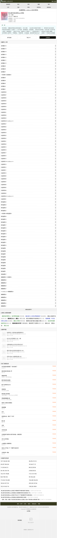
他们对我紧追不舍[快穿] (35, 318)
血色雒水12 (3, 57)
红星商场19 (3, 147)
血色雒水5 (3, 77)
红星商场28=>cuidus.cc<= (7, 121)
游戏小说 (47, 323)
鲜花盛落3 (3, 265)
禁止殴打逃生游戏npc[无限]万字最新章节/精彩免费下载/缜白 (15, 490)
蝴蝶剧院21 (3, 306)
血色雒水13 (3, 54)
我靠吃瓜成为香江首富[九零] (36, 321)
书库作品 (39, 7)
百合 (18, 4)
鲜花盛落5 (3, 259)
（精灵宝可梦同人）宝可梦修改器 (12, 316)
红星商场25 (3, 129)
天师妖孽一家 (5, 452)
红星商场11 (3, 170)
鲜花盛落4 (3, 262)
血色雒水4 (3, 80)
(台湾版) (28, 511)
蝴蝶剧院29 (3, 283)
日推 (25, 503)
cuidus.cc (9, 1)
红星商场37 (3, 95)
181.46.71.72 (32, 464)
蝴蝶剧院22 (3, 303)
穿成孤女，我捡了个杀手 (8, 416)
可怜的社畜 (4, 430)
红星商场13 (3, 164)
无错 (3, 425)
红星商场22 (3, 138)
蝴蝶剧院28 (3, 285)
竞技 (18, 7)
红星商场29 (3, 118)
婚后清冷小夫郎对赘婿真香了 (35, 316)
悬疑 (39, 4)
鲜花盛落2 (3, 268)
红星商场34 (3, 103)
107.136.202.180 (5, 461)
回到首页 (8, 4)
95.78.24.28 (32, 477)
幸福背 (4, 389)
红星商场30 (3, 115)
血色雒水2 (3, 86)
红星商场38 (3, 92)
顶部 (39, 503)
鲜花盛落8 (3, 251)
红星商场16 (3, 155)
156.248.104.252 (33, 480)
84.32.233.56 (32, 467)
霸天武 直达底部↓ (6, 380)
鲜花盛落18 (3, 222)
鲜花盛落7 (3, 254)
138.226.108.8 (32, 486)
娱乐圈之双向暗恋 (6, 393)
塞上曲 (3, 421)
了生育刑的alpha (6, 384)
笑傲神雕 (4, 407)
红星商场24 (3, 132)
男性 (28, 4)
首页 (18, 503)
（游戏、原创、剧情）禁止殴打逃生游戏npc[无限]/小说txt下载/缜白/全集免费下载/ (20, 499)
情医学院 (4, 375)
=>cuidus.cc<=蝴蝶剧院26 (7, 291)
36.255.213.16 (32, 461)
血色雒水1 (3, 89)
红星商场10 (3, 173)
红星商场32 (3, 109)
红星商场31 (3, 112)
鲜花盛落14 (3, 233)
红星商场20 (3, 144)
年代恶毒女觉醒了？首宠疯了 (9, 366)
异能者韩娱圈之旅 (6, 398)
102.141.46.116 (5, 486)
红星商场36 (3, 98)
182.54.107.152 (5, 483)
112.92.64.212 (4, 467)
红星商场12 (3, 167)
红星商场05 (3, 187)
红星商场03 (3, 193)
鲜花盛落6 (3, 257)
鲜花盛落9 (3, 248)
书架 (52, 1)
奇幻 (49, 4)
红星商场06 (3, 184)
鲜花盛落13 (3, 236)
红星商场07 (3, 181)
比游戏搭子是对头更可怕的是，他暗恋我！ (12, 434)
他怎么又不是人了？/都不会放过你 (10, 448)
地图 (29, 503)
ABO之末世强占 (5, 439)
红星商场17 (3, 152)
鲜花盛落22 (3, 210)
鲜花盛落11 (3, 242)
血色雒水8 (3, 69)
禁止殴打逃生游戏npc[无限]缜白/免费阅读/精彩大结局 (13, 497)
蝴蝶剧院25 (3, 294)
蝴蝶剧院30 (3, 280)
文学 (8, 7)
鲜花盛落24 (3, 205)
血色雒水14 (3, 51)
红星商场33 (3, 106)
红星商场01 (3, 199)
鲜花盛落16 (3, 228)
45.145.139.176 (5, 470)
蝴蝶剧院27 (3, 288)
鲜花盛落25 (3, 202)
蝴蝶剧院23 (3, 300)
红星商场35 (3, 100)
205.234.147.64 (33, 483)
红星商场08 (3, 178)
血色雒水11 (3, 60)
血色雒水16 (3, 45)
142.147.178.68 (5, 474)
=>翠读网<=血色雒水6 (6, 74)
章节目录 (9, 37)
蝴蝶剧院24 (3, 297)
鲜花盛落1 (3, 271)
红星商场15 (3, 158)
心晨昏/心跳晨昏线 (6, 443)
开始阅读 (54, 366)
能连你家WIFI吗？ (20, 323)
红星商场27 (3, 124)
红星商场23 (3, 135)
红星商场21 (3, 141)
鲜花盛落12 (3, 239)
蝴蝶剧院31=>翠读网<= (6, 277)
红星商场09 (3, 176)
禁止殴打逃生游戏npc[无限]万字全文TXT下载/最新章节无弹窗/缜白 (16, 495)
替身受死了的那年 (36, 323)
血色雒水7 (3, 72)
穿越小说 (16, 16)
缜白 (12, 14)
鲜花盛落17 (3, 225)
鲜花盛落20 (3, 216)
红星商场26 (3, 126)
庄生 (3, 411)
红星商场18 (3, 150)
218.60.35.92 (32, 470)
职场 (28, 7)
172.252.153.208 (5, 480)
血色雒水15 (3, 48)
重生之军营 (19, 321)
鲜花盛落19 (3, 219)
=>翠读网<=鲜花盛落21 (6, 213)
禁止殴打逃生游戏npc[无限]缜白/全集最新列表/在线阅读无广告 (15, 493)
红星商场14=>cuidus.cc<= (7, 161)
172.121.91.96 (32, 474)
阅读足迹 (49, 7)
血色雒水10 (3, 63)
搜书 (55, 1)
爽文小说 (6, 325)
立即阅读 (48, 37)
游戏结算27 (3, 274)
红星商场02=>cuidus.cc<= (7, 196)
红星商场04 (3, 190)
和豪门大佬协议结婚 (7, 402)
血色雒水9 (3, 66)
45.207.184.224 (5, 464)
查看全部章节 (28, 309)
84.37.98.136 (4, 477)
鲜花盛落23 (3, 207)
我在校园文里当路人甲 (7, 371)
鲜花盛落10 (3, 245)
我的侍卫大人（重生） (16, 318)
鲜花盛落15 (3, 231)
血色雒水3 (3, 83)
